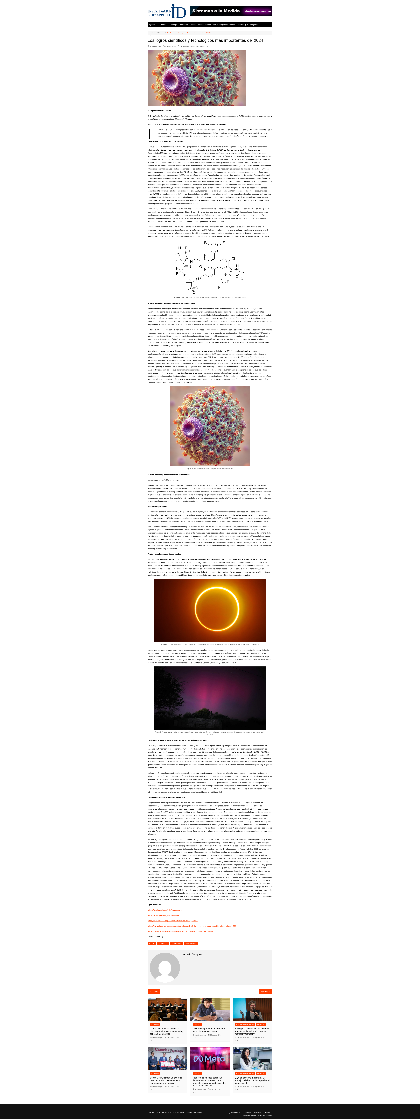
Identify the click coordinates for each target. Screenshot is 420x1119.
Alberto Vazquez (155, 46)
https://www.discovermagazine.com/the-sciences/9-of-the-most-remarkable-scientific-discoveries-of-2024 (192, 926)
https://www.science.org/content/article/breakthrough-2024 (173, 921)
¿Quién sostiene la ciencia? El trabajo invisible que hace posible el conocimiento (252, 1080)
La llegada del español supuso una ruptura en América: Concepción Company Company (252, 1031)
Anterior (155, 992)
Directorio (247, 1113)
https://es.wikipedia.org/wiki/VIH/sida (163, 915)
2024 (152, 943)
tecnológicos (191, 943)
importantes (177, 943)
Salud (193, 25)
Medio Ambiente (204, 25)
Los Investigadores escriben (224, 25)
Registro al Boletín (249, 1115)
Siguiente (264, 992)
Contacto (267, 1113)
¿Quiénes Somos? (234, 1113)
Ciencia (163, 25)
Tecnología (173, 25)
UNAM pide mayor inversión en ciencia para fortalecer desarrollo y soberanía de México (166, 1031)
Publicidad (257, 1113)
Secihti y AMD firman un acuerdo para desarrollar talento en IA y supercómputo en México (166, 1080)
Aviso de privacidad (265, 1115)
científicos (163, 943)
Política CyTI (243, 25)
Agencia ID (153, 25)
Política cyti (204, 46)
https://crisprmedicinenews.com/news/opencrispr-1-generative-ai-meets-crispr (180, 931)
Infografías (254, 25)
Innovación (184, 25)
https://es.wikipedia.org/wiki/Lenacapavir (165, 910)
